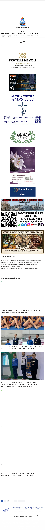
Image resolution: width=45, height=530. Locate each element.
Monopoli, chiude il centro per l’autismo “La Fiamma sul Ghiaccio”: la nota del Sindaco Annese (19, 268)
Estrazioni (27, 523)
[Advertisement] (22, 8)
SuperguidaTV (19, 522)
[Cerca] (23, 31)
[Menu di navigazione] (21, 32)
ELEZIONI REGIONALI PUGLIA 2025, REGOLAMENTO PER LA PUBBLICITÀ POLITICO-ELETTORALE (20, 526)
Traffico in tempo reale (6, 522)
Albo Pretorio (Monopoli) (6, 520)
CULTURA (26, 33)
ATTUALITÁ (20, 33)
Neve (17, 528)
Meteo (13, 522)
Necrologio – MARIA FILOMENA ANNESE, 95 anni (10, 266)
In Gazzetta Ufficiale (30, 520)
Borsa (23, 520)
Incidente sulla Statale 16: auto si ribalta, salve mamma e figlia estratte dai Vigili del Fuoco (19, 264)
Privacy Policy (34, 523)
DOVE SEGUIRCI (4, 525)
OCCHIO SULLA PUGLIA (6, 36)
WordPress (26, 528)
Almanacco (21, 523)
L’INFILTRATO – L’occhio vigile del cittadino (29, 35)
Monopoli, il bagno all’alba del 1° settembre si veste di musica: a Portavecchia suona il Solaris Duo (20, 262)
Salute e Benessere (17, 520)
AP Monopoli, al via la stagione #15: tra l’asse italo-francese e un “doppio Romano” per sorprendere (21, 260)
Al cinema (37, 522)
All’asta (37, 520)
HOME (2, 33)
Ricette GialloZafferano (28, 522)
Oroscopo (16, 523)
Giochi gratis (3, 523)
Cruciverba (10, 523)
